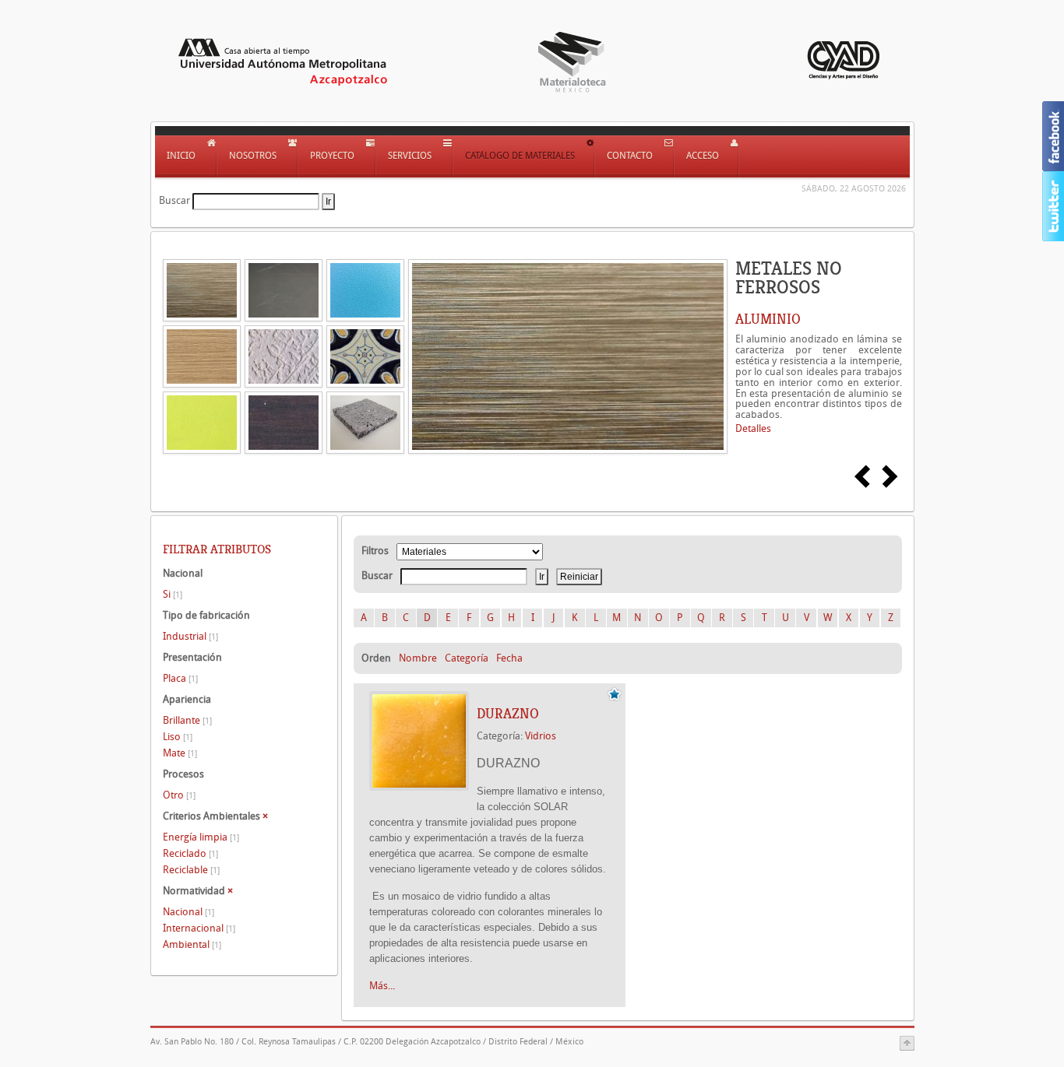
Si (172, 594)
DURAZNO (508, 713)
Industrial (190, 636)
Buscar (174, 200)
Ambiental (192, 944)
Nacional (188, 912)
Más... (382, 986)
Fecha (509, 658)
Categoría (466, 658)
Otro (179, 795)
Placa (180, 678)
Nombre (418, 658)
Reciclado (190, 853)
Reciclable (191, 870)
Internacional (199, 928)
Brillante (187, 720)
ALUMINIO (768, 319)
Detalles (753, 428)
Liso (177, 736)
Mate (180, 753)
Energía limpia (201, 837)
